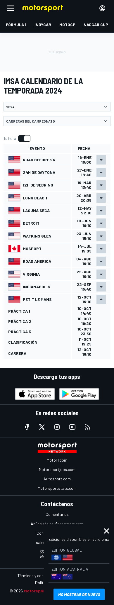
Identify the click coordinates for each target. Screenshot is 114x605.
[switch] (17, 138)
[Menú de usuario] (102, 8)
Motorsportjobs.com (57, 469)
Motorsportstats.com (57, 488)
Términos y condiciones (38, 575)
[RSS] (87, 427)
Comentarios (57, 514)
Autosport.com (57, 478)
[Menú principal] (10, 8)
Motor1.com (57, 459)
